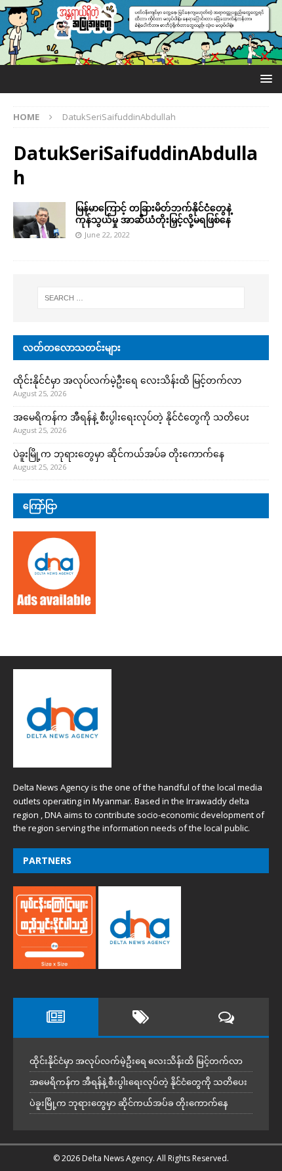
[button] (264, 78)
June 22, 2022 (107, 234)
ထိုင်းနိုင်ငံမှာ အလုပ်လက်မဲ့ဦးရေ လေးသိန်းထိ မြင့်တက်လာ (127, 380)
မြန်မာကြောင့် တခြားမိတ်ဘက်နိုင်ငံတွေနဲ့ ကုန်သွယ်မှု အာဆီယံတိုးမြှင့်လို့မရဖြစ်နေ (153, 213)
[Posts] (55, 1017)
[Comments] (226, 1017)
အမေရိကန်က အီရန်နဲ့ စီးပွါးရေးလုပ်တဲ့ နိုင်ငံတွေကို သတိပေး (131, 417)
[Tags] (141, 1017)
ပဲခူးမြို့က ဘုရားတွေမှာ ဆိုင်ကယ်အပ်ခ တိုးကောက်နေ (118, 453)
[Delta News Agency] (141, 57)
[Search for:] (141, 298)
